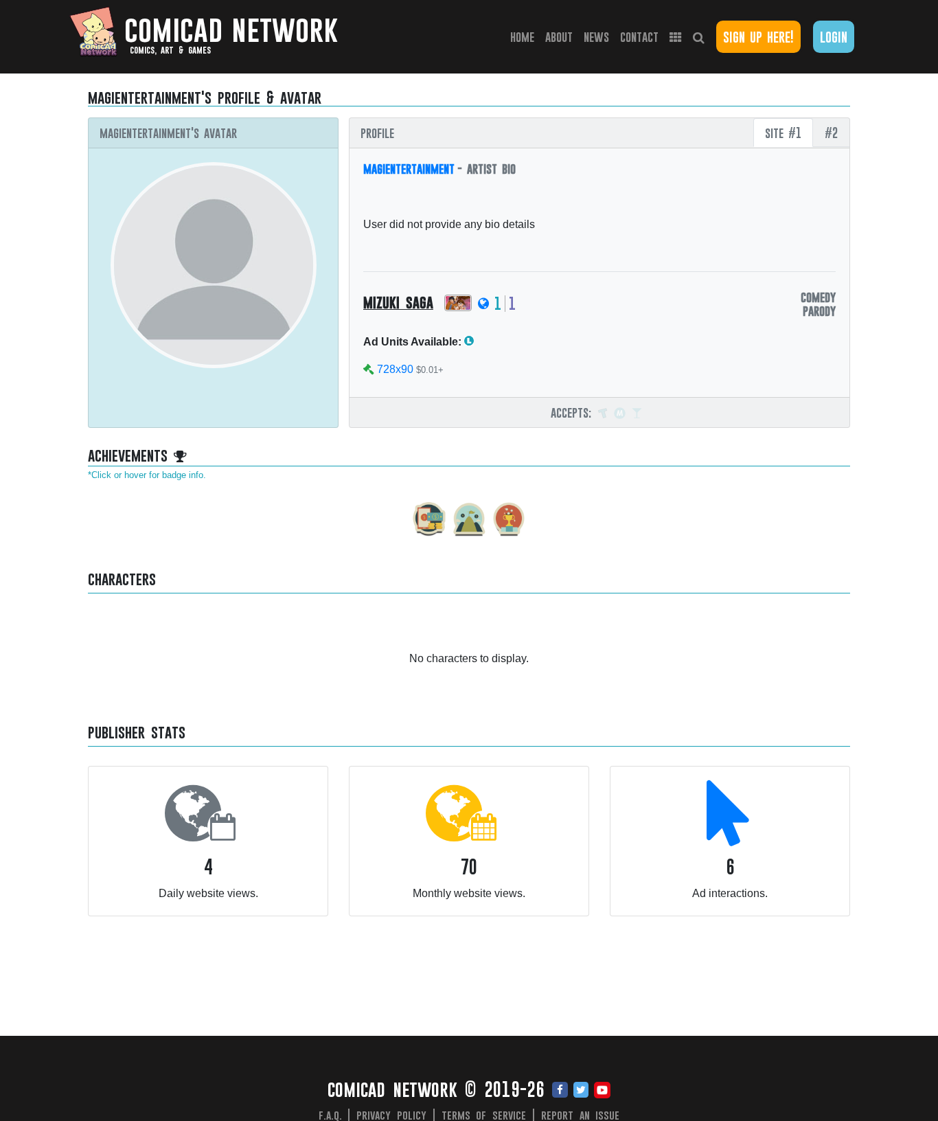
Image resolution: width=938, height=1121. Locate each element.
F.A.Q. (330, 1115)
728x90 (395, 369)
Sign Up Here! (758, 37)
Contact (639, 37)
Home (525, 36)
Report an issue (580, 1115)
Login (833, 37)
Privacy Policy (391, 1115)
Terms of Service (484, 1115)
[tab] (783, 132)
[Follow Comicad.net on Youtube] (602, 1091)
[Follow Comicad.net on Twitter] (580, 1091)
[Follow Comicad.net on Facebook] (560, 1091)
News (596, 37)
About (559, 37)
